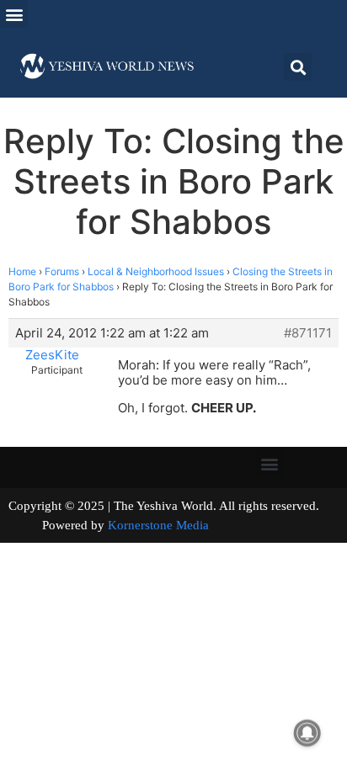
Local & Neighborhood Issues (156, 271)
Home (22, 271)
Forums (62, 271)
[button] (14, 14)
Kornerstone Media (158, 525)
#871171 (308, 333)
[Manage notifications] (307, 733)
